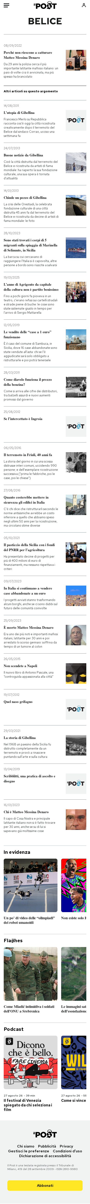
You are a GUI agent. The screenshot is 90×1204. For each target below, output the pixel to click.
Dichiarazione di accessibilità (45, 1155)
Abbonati (45, 1185)
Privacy (66, 1146)
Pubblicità (47, 1146)
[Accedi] (83, 5)
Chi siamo (25, 1146)
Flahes (13, 941)
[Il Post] (45, 5)
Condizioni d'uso (67, 1151)
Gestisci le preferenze (28, 1151)
